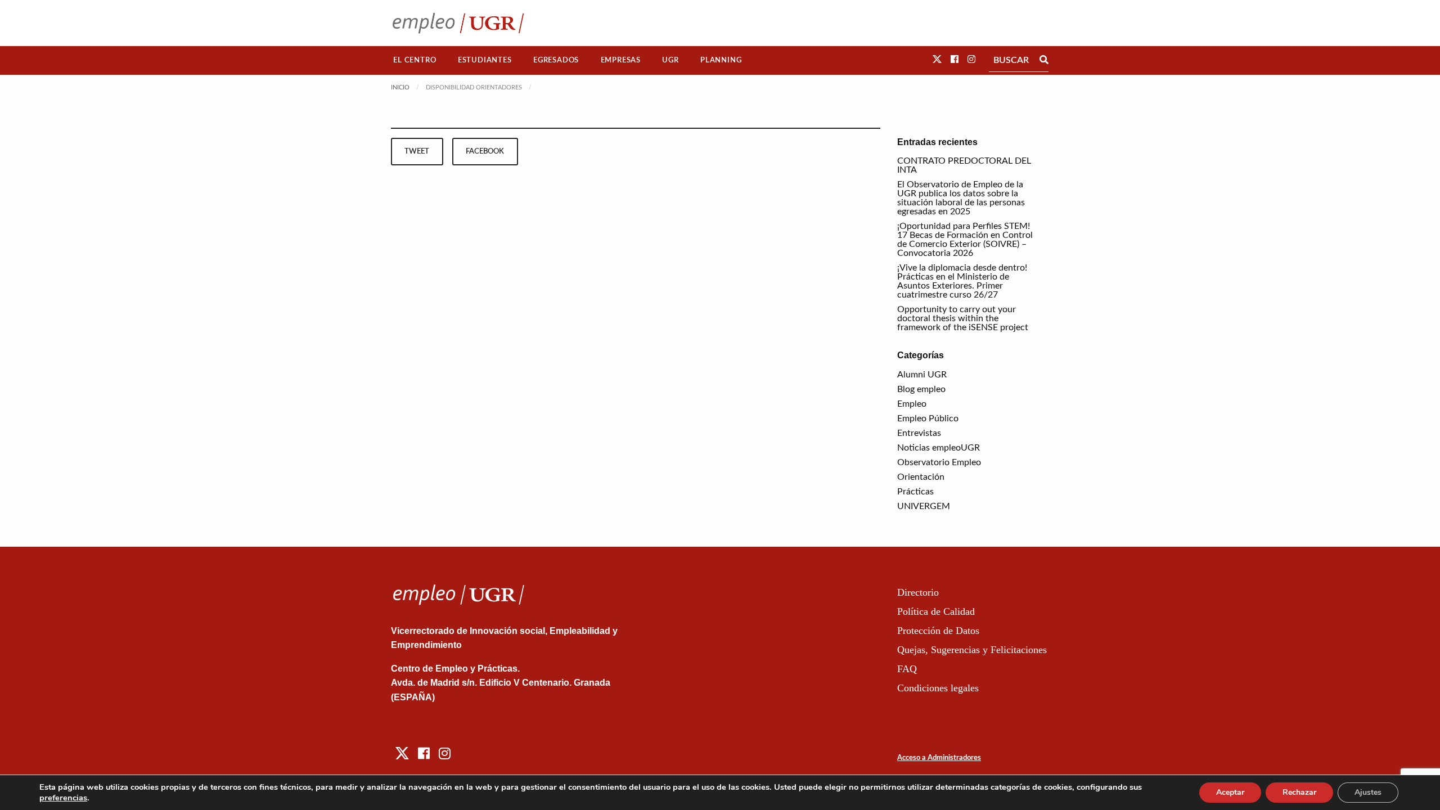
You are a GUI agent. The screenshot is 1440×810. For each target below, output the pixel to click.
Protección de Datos (938, 630)
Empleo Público (927, 418)
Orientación (920, 477)
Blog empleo (921, 389)
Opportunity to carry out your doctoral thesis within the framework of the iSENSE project (962, 318)
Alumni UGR (922, 374)
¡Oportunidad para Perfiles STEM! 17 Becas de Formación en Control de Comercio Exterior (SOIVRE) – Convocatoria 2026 (965, 240)
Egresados (556, 60)
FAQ (907, 668)
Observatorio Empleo (939, 462)
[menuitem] (414, 60)
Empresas (621, 60)
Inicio (400, 87)
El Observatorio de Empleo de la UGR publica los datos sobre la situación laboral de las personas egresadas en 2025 (961, 198)
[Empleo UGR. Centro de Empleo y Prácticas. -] (458, 22)
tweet (416, 151)
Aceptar (1230, 792)
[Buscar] (1044, 60)
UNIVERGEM (923, 506)
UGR (670, 60)
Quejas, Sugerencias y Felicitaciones (972, 649)
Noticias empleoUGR (938, 447)
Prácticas (915, 491)
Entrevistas (919, 433)
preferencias (63, 798)
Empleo (911, 403)
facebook (485, 151)
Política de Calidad (936, 611)
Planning (720, 60)
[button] (937, 59)
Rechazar (1299, 792)
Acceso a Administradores (939, 758)
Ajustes (1368, 792)
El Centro (414, 60)
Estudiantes (485, 60)
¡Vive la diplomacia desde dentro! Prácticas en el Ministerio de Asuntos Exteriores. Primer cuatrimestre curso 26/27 (962, 281)
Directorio (918, 592)
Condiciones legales (938, 688)
